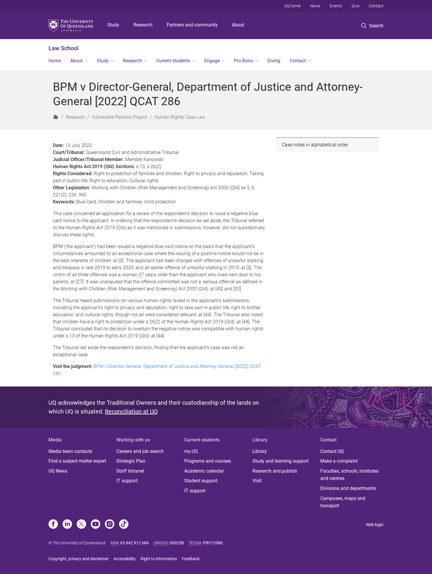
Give (355, 6)
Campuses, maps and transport (342, 502)
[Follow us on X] (81, 525)
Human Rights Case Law (179, 117)
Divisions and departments (348, 488)
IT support (127, 480)
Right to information (158, 558)
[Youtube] (95, 525)
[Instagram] (109, 525)
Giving (273, 60)
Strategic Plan (130, 461)
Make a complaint (339, 461)
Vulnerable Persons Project (119, 117)
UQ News (57, 471)
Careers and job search (140, 451)
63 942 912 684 (134, 542)
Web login (375, 524)
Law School (63, 48)
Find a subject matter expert (77, 461)
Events (336, 6)
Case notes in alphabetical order (315, 145)
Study (113, 25)
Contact (376, 6)
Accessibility (124, 558)
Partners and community (192, 25)
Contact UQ (332, 451)
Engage (212, 60)
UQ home (292, 6)
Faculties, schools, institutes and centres (349, 474)
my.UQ (191, 451)
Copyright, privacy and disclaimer (78, 558)
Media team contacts (70, 451)
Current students (173, 60)
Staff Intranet (130, 471)
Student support (200, 480)
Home (54, 60)
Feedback (191, 558)
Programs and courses (207, 461)
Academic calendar (204, 471)
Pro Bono (243, 60)
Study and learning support (280, 461)
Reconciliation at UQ (131, 411)
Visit (257, 480)
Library (259, 451)
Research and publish (274, 471)
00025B (177, 542)
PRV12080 (213, 542)
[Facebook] (53, 525)
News (315, 6)
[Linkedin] (67, 525)
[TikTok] (123, 525)
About (238, 25)
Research (143, 25)
